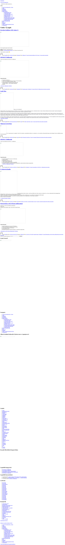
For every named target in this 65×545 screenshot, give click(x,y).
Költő (25, 121)
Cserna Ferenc (4, 413)
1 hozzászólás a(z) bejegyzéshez (41, 167)
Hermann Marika (4, 420)
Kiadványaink (4, 10)
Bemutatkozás (4, 412)
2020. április (4, 487)
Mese (3, 430)
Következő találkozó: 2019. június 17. (9, 30)
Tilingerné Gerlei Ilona (6, 123)
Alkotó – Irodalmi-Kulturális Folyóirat (8, 24)
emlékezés (3, 416)
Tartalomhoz (2, 0)
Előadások (3, 415)
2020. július (4, 485)
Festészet (22, 201)
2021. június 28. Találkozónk (6, 470)
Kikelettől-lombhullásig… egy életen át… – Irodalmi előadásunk (17, 477)
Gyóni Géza (28, 234)
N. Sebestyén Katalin (5, 169)
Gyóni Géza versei (7, 20)
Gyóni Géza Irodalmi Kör (4, 2)
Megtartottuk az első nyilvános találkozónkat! (11, 203)
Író (24, 201)
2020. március (4, 488)
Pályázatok (4, 22)
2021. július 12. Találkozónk (6, 469)
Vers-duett (3, 442)
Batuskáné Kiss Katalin (5, 411)
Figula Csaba (4, 418)
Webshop (3, 23)
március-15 (4, 431)
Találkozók (18, 55)
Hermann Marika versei (7, 12)
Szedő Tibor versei (7, 16)
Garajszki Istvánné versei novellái (9, 18)
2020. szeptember (5, 484)
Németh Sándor (4, 435)
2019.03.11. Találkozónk (6, 139)
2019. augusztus (4, 494)
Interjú (3, 421)
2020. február (4, 489)
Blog (3, 21)
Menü (1, 5)
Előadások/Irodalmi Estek (6, 506)
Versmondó (35, 137)
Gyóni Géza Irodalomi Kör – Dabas (7, 7)
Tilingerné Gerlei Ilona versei (8, 15)
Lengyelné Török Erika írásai (8, 19)
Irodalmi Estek (4, 422)
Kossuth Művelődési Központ (8, 50)
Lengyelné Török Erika (5, 429)
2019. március (4, 498)
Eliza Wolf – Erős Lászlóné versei (9, 17)
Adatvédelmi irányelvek (4, 520)
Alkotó (3, 410)
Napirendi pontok (25, 89)
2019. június (4, 496)
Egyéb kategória (4, 504)
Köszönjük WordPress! (11, 544)
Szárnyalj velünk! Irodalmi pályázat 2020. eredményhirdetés (17, 476)
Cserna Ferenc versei (7, 13)
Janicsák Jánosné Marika (6, 423)
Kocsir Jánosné (4, 426)
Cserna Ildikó (4, 414)
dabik (6, 55)
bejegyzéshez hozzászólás (38, 55)
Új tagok (27, 55)
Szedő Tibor (3, 91)
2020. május (4, 486)
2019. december (4, 491)
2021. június (4, 483)
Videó (3, 445)
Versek (3, 518)
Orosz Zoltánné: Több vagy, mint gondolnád (9, 471)
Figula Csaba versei (7, 532)
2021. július (4, 482)
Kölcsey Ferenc (4, 427)
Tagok (3, 8)
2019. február (4, 499)
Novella (3, 434)
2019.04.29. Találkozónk (6, 57)
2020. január (4, 490)
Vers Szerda (4, 517)
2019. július (4, 495)
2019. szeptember (5, 493)
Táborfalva (4, 441)
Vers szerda (4, 444)
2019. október (4, 492)
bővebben (4, 118)
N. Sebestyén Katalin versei (8, 14)
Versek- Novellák (5, 11)
